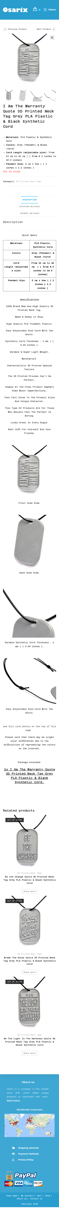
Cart (39, 1196)
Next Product (44, 29)
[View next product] (54, 29)
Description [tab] (29, 200)
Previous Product (17, 29)
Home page (11, 1196)
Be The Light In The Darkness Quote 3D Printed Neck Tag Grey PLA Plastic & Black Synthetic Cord (29, 1041)
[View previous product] (5, 29)
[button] (52, 37)
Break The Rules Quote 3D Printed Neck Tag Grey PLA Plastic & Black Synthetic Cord (29, 960)
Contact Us (36, 1199)
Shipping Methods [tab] (29, 206)
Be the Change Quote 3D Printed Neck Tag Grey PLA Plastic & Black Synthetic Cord (29, 880)
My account (27, 1196)
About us (28, 1082)
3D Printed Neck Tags (28, 181)
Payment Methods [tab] (29, 213)
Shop (47, 1196)
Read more (29, 891)
